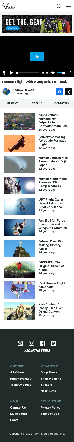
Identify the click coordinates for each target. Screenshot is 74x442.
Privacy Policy (50, 407)
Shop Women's (51, 378)
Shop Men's (49, 372)
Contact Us (18, 407)
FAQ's (14, 419)
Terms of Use (50, 413)
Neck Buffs (48, 390)
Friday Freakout (21, 378)
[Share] (59, 91)
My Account (18, 413)
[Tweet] (68, 91)
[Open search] (59, 6)
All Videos (17, 372)
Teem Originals (20, 384)
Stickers (46, 384)
